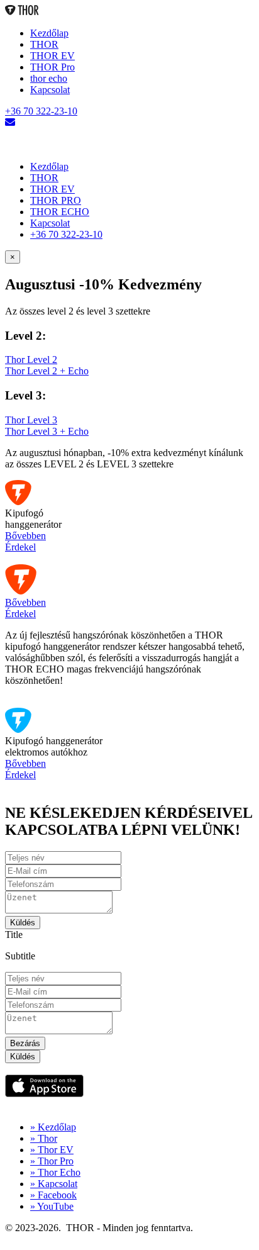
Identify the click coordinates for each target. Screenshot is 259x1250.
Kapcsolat (50, 89)
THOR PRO (55, 200)
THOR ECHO (59, 211)
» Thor (43, 1138)
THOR (44, 44)
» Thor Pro (52, 1161)
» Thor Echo (55, 1172)
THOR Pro (52, 67)
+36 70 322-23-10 (41, 111)
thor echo (48, 78)
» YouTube (52, 1206)
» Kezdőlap (53, 1127)
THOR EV (52, 55)
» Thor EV (52, 1149)
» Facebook (53, 1195)
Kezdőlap (49, 33)
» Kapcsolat (53, 1183)
